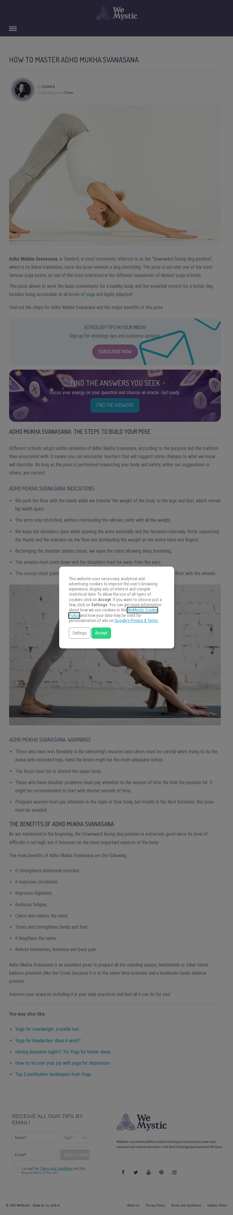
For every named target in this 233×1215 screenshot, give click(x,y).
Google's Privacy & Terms (136, 620)
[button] (79, 633)
